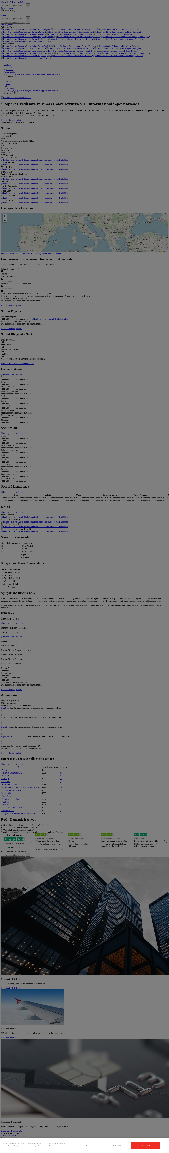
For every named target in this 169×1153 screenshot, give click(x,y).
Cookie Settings (115, 1145)
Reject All (84, 1145)
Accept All (146, 1145)
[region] (84, 1145)
